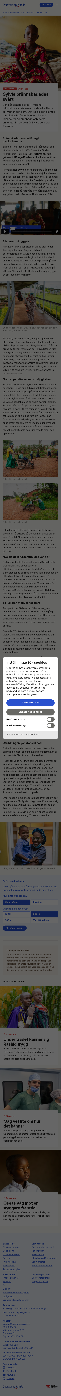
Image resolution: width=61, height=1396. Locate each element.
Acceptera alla (31, 702)
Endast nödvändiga (30, 711)
